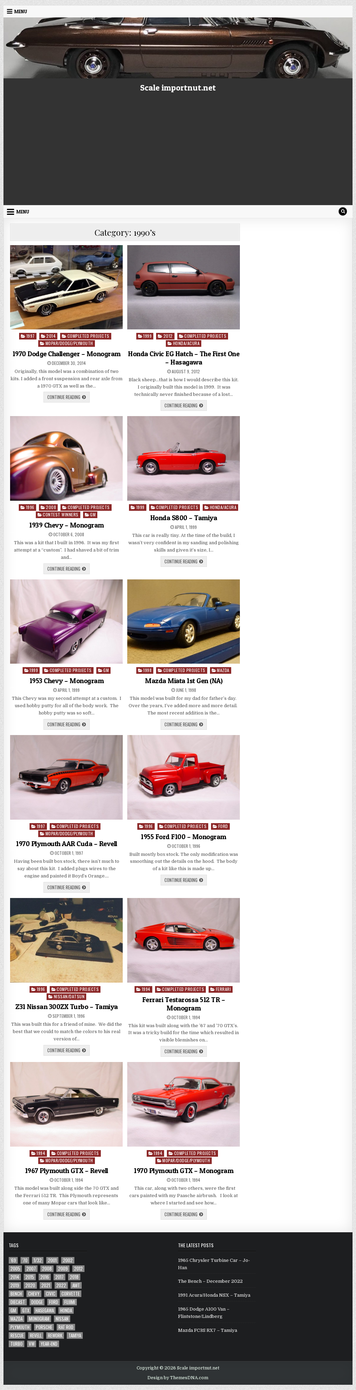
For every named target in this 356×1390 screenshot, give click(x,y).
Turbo (16, 1344)
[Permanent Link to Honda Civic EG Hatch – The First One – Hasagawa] (183, 287)
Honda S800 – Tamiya (183, 518)
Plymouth (20, 1327)
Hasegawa (44, 1310)
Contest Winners (61, 514)
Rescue (17, 1335)
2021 (45, 1285)
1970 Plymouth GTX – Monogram (183, 1170)
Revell (36, 1335)
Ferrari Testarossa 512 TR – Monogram (183, 1003)
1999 (147, 336)
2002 (68, 1260)
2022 (61, 1285)
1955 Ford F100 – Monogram (183, 837)
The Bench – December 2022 (210, 1281)
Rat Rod (65, 1327)
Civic (50, 1293)
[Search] (343, 211)
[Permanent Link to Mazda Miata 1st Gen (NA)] (183, 621)
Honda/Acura (186, 343)
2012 (168, 336)
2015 (29, 1277)
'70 (24, 1260)
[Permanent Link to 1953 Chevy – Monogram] (66, 621)
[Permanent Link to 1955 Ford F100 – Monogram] (183, 777)
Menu (20, 11)
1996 (30, 507)
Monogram (39, 1318)
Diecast (17, 1302)
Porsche (44, 1327)
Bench (16, 1293)
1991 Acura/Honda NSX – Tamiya (214, 1295)
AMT (76, 1285)
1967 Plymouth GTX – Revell (66, 1170)
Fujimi (69, 1302)
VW (31, 1344)
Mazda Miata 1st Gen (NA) (183, 681)
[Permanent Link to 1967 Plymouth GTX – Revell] (66, 1104)
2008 (51, 507)
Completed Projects (88, 336)
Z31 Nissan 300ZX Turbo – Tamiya (66, 1006)
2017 (59, 1277)
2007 (31, 1268)
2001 (52, 1260)
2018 (74, 1277)
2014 (51, 336)
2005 (15, 1268)
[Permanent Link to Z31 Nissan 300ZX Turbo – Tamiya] (66, 940)
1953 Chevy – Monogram (67, 681)
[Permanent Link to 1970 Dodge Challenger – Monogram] (66, 287)
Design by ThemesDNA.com (177, 1377)
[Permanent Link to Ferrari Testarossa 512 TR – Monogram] (183, 940)
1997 (30, 336)
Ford (223, 826)
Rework (55, 1335)
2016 (44, 1277)
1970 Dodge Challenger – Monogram (67, 354)
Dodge (37, 1302)
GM (93, 514)
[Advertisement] (178, 153)
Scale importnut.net (178, 88)
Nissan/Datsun (69, 996)
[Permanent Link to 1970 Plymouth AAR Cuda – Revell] (66, 777)
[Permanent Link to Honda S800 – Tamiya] (183, 458)
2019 (14, 1285)
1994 (146, 989)
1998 (147, 670)
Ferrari (223, 989)
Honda (66, 1310)
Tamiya (74, 1335)
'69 (13, 1260)
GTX (25, 1310)
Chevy (34, 1293)
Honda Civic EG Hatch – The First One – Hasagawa (183, 358)
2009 (63, 1268)
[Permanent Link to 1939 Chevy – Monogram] (66, 458)
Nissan (62, 1318)
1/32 (38, 1260)
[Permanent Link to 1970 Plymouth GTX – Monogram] (183, 1104)
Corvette (71, 1293)
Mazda (223, 670)
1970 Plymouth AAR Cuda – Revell (66, 844)
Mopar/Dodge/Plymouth (69, 343)
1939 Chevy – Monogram (66, 525)
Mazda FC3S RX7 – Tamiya (207, 1330)
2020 (30, 1285)
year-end (49, 1344)
